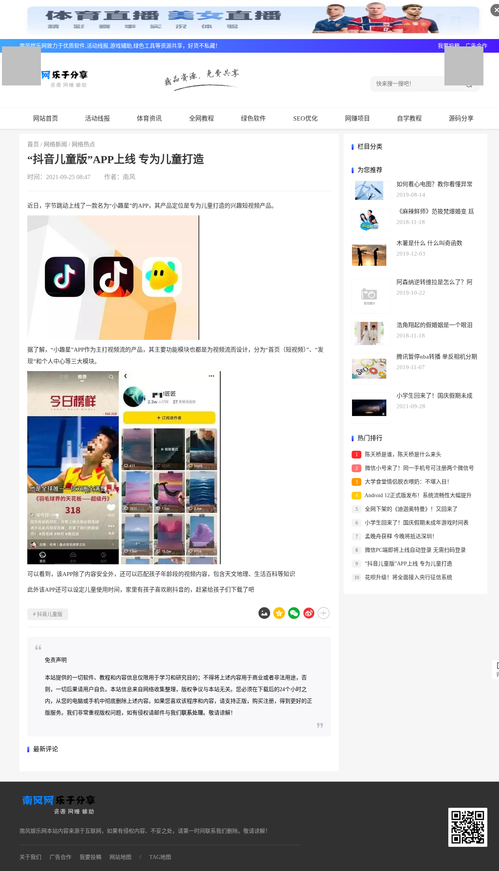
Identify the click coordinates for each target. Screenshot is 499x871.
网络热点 (83, 144)
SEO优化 (305, 118)
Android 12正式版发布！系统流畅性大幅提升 (414, 495)
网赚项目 (357, 118)
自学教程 (409, 118)
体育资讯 (149, 118)
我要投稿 (449, 46)
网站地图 (120, 857)
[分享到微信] (294, 613)
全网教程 (201, 118)
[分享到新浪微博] (309, 613)
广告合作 (476, 46)
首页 (33, 144)
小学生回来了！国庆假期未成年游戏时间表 (412, 523)
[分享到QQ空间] (279, 613)
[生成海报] (264, 613)
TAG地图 (160, 857)
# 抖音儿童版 (47, 614)
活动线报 (97, 118)
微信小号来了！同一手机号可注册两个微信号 (415, 468)
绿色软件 (253, 118)
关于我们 (30, 857)
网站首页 (45, 118)
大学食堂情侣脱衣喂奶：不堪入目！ (404, 482)
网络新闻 (55, 144)
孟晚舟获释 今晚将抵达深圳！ (397, 536)
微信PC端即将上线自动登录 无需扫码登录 (411, 550)
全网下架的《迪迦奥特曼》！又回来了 (407, 509)
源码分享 (461, 118)
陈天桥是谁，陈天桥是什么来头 (399, 454)
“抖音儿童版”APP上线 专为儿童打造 (404, 564)
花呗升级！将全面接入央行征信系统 (403, 577)
